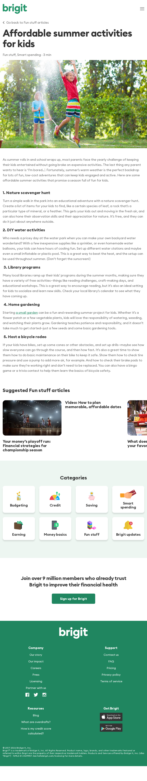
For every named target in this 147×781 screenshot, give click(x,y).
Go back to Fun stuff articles (27, 22)
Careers (36, 668)
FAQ (111, 661)
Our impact (36, 661)
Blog (36, 715)
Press (35, 675)
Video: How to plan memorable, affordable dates (93, 404)
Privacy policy (111, 675)
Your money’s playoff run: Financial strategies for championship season (27, 445)
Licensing (36, 681)
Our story (36, 655)
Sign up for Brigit (73, 599)
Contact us (111, 655)
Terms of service (111, 681)
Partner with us (36, 688)
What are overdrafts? (36, 722)
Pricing (111, 668)
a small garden (27, 313)
